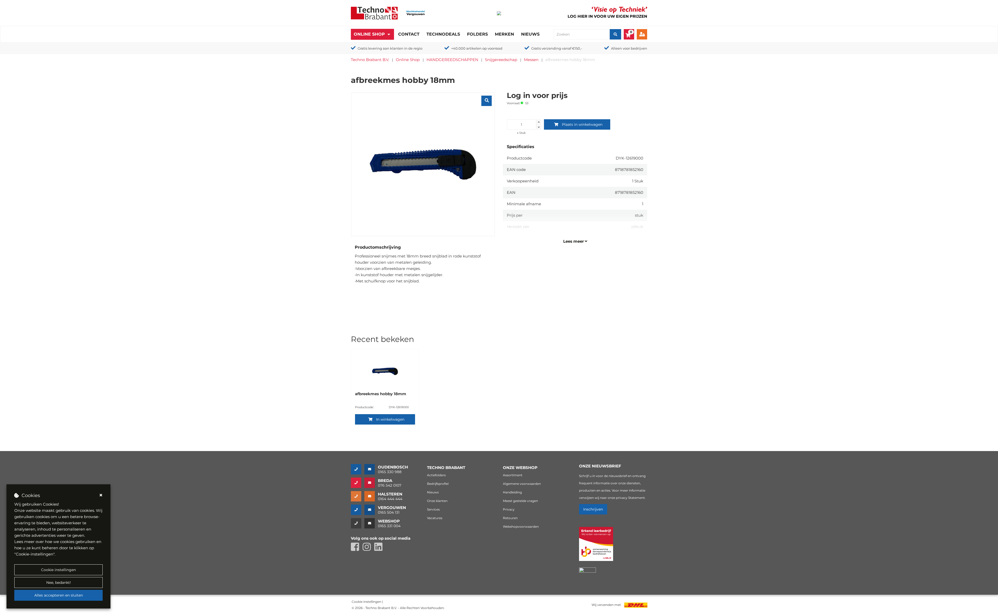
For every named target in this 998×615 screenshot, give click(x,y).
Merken (504, 34)
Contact (408, 34)
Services (433, 509)
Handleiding (512, 492)
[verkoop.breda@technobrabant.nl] (371, 483)
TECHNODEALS (443, 34)
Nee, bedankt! (58, 582)
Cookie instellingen (58, 569)
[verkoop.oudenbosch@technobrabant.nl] (371, 469)
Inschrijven (593, 509)
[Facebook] (357, 549)
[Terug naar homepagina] (374, 12)
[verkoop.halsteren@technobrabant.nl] (371, 496)
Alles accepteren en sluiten (58, 595)
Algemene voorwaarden (522, 484)
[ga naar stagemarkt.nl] (596, 547)
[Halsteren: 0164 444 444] (357, 496)
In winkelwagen (390, 419)
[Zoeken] (615, 34)
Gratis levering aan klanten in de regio (390, 48)
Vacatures (434, 518)
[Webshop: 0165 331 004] (357, 523)
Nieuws (530, 34)
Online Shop (369, 34)
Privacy (509, 509)
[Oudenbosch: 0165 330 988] (357, 469)
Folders (477, 34)
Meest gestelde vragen (520, 501)
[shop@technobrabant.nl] (371, 523)
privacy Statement (630, 498)
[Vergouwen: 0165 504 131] (357, 510)
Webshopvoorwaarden (521, 526)
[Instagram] (368, 549)
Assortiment (512, 475)
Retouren (510, 518)
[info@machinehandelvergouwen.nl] (371, 510)
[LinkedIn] (379, 549)
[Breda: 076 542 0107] (357, 483)
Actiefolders (436, 475)
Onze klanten (437, 501)
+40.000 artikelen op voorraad (476, 48)
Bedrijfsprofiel (438, 484)
